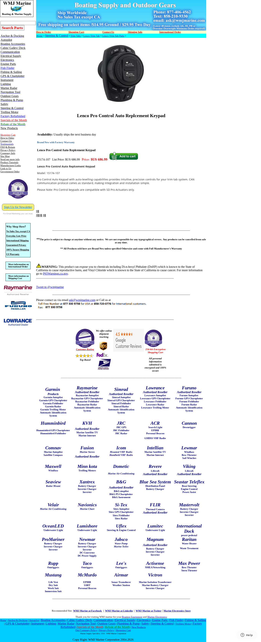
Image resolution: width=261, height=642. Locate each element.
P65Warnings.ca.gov (55, 273)
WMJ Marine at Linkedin (119, 610)
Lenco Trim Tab (91, 35)
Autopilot (34, 620)
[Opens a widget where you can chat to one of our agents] (246, 635)
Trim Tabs (76, 35)
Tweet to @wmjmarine (50, 287)
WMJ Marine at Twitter (148, 610)
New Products (139, 627)
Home (39, 35)
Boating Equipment (132, 616)
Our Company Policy (86, 630)
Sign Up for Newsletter (18, 207)
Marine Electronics (157, 616)
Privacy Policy (106, 630)
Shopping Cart (123, 630)
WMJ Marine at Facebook (87, 610)
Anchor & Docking (18, 620)
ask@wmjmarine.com (82, 300)
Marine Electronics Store (177, 610)
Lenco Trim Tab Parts (113, 35)
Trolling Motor (183, 623)
